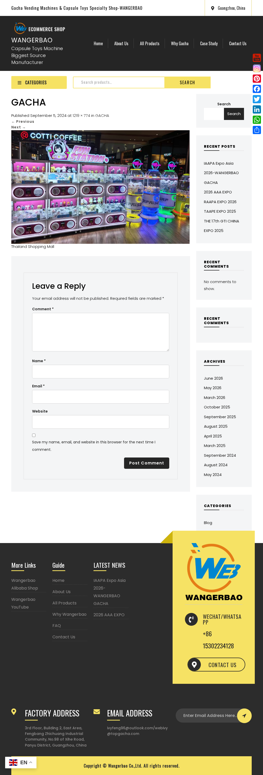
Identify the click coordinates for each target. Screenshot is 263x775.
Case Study (209, 43)
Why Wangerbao (69, 614)
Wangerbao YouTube (23, 603)
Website (40, 411)
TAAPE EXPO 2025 (220, 211)
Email (38, 386)
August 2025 (216, 426)
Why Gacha (180, 43)
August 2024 (216, 465)
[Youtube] (257, 57)
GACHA (102, 115)
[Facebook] (257, 89)
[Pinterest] (257, 78)
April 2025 (213, 436)
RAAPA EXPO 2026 (220, 201)
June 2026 (213, 378)
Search (187, 82)
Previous (22, 121)
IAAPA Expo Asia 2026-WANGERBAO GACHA (221, 173)
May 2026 (212, 387)
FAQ (56, 626)
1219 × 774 (81, 115)
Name (39, 360)
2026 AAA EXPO (218, 192)
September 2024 (220, 455)
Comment (43, 309)
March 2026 (214, 397)
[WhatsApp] (257, 120)
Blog (208, 522)
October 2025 (217, 407)
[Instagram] (257, 68)
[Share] (257, 130)
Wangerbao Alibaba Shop (24, 584)
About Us (121, 43)
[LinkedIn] (257, 109)
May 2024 (213, 474)
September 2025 (220, 416)
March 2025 (215, 445)
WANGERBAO (32, 40)
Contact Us (238, 43)
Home (98, 43)
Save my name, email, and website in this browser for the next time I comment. (93, 446)
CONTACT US (223, 665)
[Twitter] (257, 99)
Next (18, 127)
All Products (149, 43)
